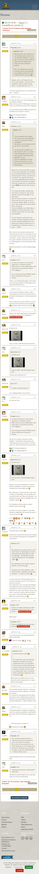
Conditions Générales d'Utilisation (9, 841)
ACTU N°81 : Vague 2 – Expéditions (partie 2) (15, 24)
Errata (23, 827)
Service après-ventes (8, 851)
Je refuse (19, 870)
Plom (3, 636)
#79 (35, 731)
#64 (35, 255)
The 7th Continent (14, 28)
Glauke (4, 314)
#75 (35, 632)
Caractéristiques (7, 822)
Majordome (13, 47)
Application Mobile (27, 829)
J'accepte (29, 867)
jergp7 (4, 293)
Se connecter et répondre (19, 798)
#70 (35, 397)
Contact (4, 848)
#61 (35, 43)
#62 (35, 97)
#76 (35, 646)
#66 (35, 310)
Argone (15, 130)
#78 (35, 707)
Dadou (3, 711)
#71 (35, 412)
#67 (35, 325)
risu (3, 260)
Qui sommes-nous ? (8, 837)
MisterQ (4, 690)
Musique (24, 822)
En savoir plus (18, 867)
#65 (35, 289)
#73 (35, 527)
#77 (35, 686)
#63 (35, 122)
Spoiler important (16, 317)
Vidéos (23, 820)
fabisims (4, 459)
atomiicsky (5, 47)
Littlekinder (6, 651)
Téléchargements (26, 824)
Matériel (4, 824)
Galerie (4, 827)
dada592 (4, 736)
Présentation (6, 817)
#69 (35, 379)
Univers (4, 820)
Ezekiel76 (5, 329)
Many (3, 126)
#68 (35, 347)
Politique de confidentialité (6, 845)
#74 (35, 600)
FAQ (22, 817)
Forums (5, 28)
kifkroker (5, 605)
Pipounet (4, 101)
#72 (35, 455)
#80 (35, 763)
